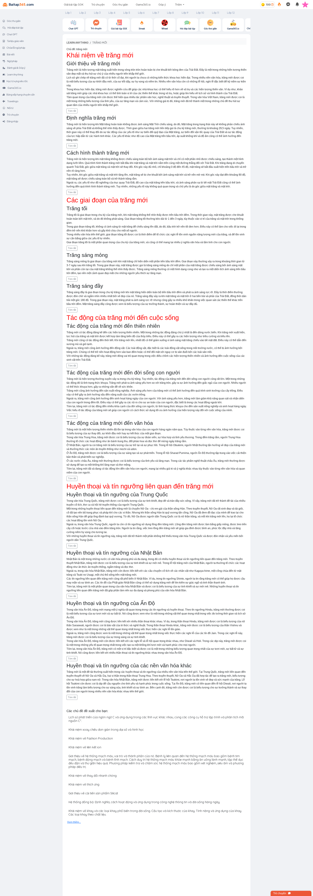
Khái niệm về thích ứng (83, 784)
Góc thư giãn (120, 4)
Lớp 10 (200, 12)
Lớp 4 (111, 12)
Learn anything (78, 42)
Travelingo (12, 101)
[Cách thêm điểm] (272, 4)
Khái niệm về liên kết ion (84, 747)
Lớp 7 (155, 12)
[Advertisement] (281, 41)
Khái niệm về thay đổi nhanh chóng (92, 776)
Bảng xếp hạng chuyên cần (20, 94)
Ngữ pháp (12, 61)
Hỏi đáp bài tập (15, 27)
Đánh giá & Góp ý (16, 67)
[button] (306, 4)
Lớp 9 (185, 12)
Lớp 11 (215, 12)
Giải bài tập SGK (73, 4)
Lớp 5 (126, 12)
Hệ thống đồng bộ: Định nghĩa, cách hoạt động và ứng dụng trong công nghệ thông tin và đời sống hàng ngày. (144, 802)
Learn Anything (15, 74)
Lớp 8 (170, 12)
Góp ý (162, 4)
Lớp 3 (97, 12)
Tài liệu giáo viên (15, 40)
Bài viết (11, 54)
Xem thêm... (74, 822)
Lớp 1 (68, 12)
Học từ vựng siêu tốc (17, 81)
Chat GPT (12, 34)
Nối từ (10, 107)
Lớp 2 (82, 12)
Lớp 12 (231, 12)
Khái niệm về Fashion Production (90, 738)
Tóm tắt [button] (72, 111)
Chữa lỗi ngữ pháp (15, 47)
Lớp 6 (141, 12)
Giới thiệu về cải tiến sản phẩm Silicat (93, 793)
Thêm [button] (178, 4)
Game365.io (143, 4)
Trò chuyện (98, 4)
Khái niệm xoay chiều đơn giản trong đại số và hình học (106, 729)
